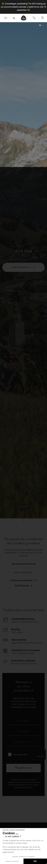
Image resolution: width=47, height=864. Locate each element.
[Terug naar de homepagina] (23, 18)
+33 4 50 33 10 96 (34, 18)
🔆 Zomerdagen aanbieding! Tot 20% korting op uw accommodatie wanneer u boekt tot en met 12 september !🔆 (23, 6)
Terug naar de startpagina (23, 564)
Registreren (23, 768)
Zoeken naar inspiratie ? (21, 580)
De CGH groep (22, 585)
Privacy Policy (27, 787)
